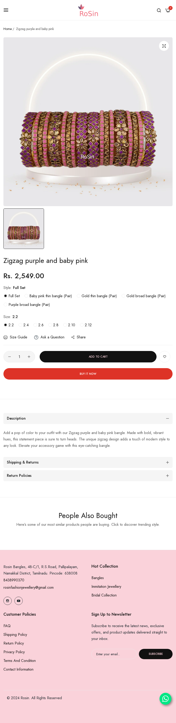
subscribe (156, 654)
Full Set (13, 296)
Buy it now (88, 374)
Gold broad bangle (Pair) (145, 296)
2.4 (25, 325)
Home (7, 29)
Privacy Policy (14, 652)
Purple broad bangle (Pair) (28, 304)
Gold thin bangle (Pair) (98, 296)
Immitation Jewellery (106, 586)
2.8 (55, 325)
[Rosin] (88, 10)
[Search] (159, 10)
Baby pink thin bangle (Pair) (50, 296)
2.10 (71, 325)
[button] (164, 356)
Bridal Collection (104, 595)
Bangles (97, 577)
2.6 (40, 325)
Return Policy (13, 643)
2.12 (88, 325)
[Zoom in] (164, 46)
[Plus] (29, 356)
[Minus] (10, 356)
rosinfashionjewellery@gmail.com (28, 587)
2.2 (10, 325)
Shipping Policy (15, 634)
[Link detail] (7, 601)
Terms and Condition (19, 660)
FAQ (7, 626)
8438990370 (13, 580)
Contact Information (18, 669)
